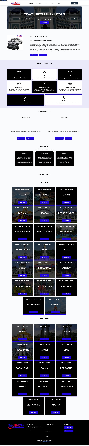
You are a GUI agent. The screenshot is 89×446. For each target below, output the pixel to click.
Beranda (31, 3)
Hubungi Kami (74, 3)
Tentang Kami (38, 3)
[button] (13, 159)
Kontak (58, 3)
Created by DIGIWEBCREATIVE (44, 441)
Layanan (52, 3)
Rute (46, 3)
